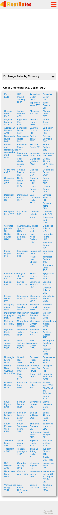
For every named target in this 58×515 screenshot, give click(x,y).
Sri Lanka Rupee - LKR (34, 426)
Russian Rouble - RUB (8, 385)
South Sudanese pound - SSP (22, 427)
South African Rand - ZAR (46, 416)
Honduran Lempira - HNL (22, 237)
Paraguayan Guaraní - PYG (23, 368)
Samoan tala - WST (48, 383)
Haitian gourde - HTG (8, 237)
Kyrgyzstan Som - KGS (48, 276)
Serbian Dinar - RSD (21, 404)
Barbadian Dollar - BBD (48, 130)
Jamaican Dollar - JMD (48, 259)
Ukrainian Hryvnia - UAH (34, 465)
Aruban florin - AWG (46, 122)
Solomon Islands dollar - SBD (21, 416)
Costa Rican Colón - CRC (20, 182)
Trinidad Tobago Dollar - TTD (34, 452)
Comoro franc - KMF (8, 113)
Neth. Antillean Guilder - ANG (47, 333)
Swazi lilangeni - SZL (48, 434)
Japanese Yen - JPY (35, 104)
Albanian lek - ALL (34, 112)
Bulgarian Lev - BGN (22, 154)
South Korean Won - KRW (8, 427)
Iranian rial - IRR (35, 252)
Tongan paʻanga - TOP (22, 451)
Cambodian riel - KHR (48, 154)
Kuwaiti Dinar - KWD (33, 276)
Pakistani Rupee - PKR (34, 360)
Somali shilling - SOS (34, 415)
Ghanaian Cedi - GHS (48, 220)
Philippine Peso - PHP (48, 368)
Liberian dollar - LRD (47, 290)
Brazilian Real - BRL (35, 145)
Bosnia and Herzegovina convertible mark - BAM (10, 151)
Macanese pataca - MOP (35, 298)
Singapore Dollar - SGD (9, 415)
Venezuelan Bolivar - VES (36, 474)
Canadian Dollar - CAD (48, 97)
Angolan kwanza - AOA (8, 122)
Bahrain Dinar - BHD (34, 130)
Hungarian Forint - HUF (48, 237)
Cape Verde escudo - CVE (21, 162)
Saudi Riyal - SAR (7, 404)
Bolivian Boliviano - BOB (48, 139)
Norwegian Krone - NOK (9, 360)
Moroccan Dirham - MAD (35, 324)
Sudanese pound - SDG (48, 426)
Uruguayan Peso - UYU (48, 465)
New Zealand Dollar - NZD (34, 344)
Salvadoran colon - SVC (35, 385)
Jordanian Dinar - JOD (48, 268)
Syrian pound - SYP (21, 443)
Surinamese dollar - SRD (36, 434)
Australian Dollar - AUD (35, 97)
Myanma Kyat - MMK (8, 332)
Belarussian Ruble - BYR (10, 139)
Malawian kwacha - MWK (22, 307)
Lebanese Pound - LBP (35, 284)
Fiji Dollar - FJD (22, 212)
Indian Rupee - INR (8, 253)
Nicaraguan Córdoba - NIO (48, 343)
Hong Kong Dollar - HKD (33, 238)
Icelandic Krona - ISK (47, 245)
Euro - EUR (7, 95)
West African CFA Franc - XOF (22, 489)
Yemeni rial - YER (34, 486)
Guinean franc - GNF (34, 228)
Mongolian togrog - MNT (22, 324)
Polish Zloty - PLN (20, 376)
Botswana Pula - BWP (22, 147)
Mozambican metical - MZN (49, 324)
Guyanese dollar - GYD (48, 228)
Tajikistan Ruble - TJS (34, 443)
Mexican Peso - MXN (47, 315)
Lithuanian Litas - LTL (22, 297)
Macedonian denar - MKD (49, 298)
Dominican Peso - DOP (22, 197)
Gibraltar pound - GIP (8, 228)
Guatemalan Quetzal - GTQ (23, 228)
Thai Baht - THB (9, 450)
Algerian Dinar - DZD (47, 113)
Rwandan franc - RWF (22, 385)
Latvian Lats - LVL (22, 283)
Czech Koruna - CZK (34, 189)
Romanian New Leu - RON (48, 376)
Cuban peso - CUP (46, 181)
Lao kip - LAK (8, 283)
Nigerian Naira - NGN (47, 351)
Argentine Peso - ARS (22, 122)
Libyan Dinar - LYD (7, 298)
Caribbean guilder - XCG (35, 161)
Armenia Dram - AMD (34, 122)
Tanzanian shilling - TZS (48, 443)
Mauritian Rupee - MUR (34, 315)
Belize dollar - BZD (33, 139)
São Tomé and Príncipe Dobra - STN (48, 393)
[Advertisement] (29, 41)
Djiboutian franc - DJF (9, 197)
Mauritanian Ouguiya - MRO (10, 315)
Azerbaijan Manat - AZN (9, 130)
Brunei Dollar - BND (46, 147)
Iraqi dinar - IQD (48, 252)
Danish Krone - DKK (46, 189)
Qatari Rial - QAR (35, 375)
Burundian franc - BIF (35, 154)
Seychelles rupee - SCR (35, 404)
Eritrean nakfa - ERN (47, 206)
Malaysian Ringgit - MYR (35, 307)
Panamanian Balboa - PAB (49, 360)
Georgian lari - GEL (47, 212)
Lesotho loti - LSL (47, 283)
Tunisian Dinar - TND (47, 451)
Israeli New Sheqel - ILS (34, 260)
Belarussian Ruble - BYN (23, 139)
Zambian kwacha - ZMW (47, 487)
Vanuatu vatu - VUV (22, 472)
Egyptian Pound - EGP (47, 197)
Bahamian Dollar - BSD (22, 130)
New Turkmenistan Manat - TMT (23, 344)
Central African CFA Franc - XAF (48, 162)
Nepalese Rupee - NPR (34, 332)
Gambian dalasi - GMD (34, 214)
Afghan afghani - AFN (21, 113)
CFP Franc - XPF (9, 171)
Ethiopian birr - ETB (9, 212)
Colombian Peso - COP (48, 172)
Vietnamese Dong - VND (10, 487)
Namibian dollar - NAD (22, 332)
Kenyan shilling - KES (21, 276)
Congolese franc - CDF (9, 181)
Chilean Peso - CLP (21, 172)
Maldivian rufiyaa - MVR (47, 307)
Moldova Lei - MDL (9, 322)
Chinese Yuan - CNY (34, 172)
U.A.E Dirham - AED (8, 465)
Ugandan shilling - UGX (21, 465)
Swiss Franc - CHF (46, 105)
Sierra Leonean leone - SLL (47, 405)
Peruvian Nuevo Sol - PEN (35, 368)
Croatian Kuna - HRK (34, 181)
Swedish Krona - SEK (8, 443)
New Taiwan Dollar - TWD (8, 344)
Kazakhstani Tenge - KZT (10, 276)
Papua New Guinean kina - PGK (9, 369)
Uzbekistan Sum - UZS (9, 474)
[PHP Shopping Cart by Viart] (50, 513)
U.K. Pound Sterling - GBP (21, 98)
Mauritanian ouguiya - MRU (23, 315)
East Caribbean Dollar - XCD (35, 199)
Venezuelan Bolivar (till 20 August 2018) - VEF (49, 476)
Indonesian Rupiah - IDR (22, 253)
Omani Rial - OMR (20, 360)
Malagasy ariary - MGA (9, 307)
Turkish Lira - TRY (48, 458)
